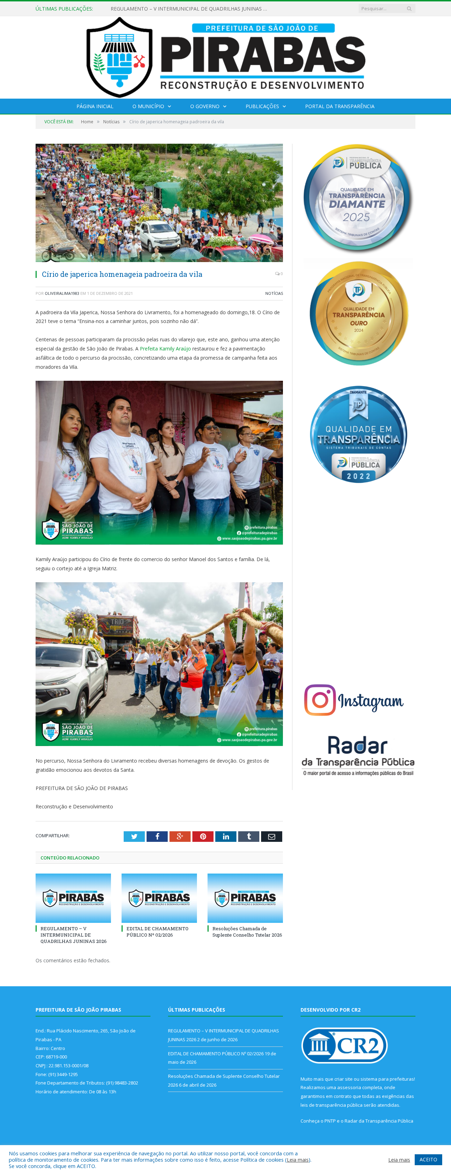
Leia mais (298, 1159)
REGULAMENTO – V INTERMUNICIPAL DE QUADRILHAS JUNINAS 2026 (74, 934)
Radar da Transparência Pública (379, 1121)
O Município (148, 106)
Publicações (262, 106)
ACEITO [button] (428, 1159)
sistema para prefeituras (387, 1079)
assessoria (349, 1087)
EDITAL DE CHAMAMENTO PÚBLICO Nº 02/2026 (167, 9)
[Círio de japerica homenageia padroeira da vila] (159, 204)
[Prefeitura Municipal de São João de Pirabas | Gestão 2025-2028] (225, 56)
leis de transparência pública (332, 1105)
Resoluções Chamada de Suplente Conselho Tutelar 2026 (247, 931)
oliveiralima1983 (62, 293)
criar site (343, 1079)
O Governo (205, 106)
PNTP (330, 1121)
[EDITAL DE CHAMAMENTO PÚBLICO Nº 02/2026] (159, 898)
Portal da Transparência (340, 106)
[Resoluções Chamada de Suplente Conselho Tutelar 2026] (245, 898)
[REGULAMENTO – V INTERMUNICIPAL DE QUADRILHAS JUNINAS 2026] (73, 898)
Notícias (274, 293)
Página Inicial (94, 106)
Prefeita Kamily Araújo (165, 348)
